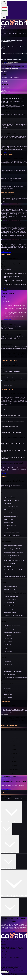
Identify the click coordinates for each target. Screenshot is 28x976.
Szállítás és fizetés (5, 947)
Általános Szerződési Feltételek (8, 966)
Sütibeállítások (4, 971)
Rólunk (7, 960)
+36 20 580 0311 (5, 957)
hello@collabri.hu (5, 954)
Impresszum (9, 970)
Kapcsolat (3, 960)
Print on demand (20, 948)
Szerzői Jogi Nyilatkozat (18, 970)
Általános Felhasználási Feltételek (11, 966)
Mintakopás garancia (11, 948)
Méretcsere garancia (14, 947)
